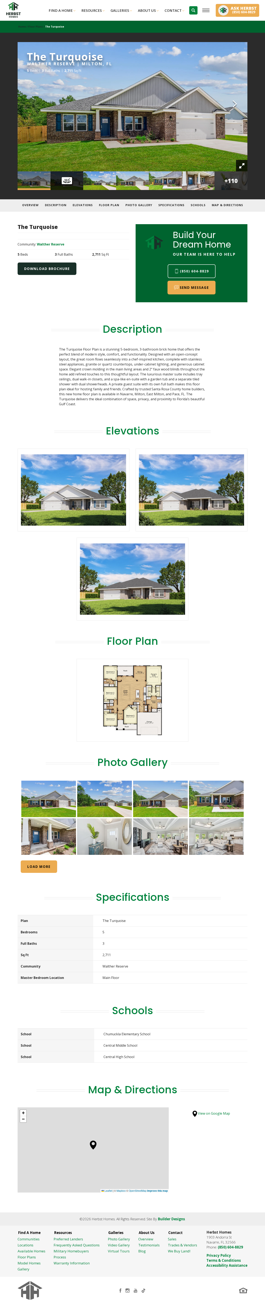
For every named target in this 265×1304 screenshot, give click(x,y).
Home (22, 26)
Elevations (83, 205)
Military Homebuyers (71, 1251)
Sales (172, 1239)
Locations (25, 1245)
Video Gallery (119, 1245)
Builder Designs (171, 1219)
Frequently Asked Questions (77, 1245)
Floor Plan (109, 205)
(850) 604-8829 (230, 1247)
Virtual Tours (119, 1251)
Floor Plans (35, 26)
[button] (193, 10)
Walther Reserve (50, 244)
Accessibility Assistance (226, 1265)
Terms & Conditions (223, 1260)
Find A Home (61, 10)
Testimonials (149, 1245)
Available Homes (31, 1251)
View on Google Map (213, 1113)
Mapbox (121, 1190)
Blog (142, 1251)
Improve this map (157, 1191)
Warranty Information (72, 1263)
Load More (39, 866)
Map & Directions (227, 205)
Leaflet (108, 1190)
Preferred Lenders (68, 1239)
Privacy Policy (218, 1255)
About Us (147, 10)
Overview (30, 205)
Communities (29, 1239)
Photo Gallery (138, 205)
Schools (198, 205)
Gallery (23, 1269)
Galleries (120, 10)
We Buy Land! (179, 1251)
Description (55, 205)
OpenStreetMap (138, 1190)
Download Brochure (47, 268)
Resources (91, 10)
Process (60, 1257)
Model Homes (29, 1263)
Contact (173, 10)
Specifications (171, 205)
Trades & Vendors (182, 1245)
